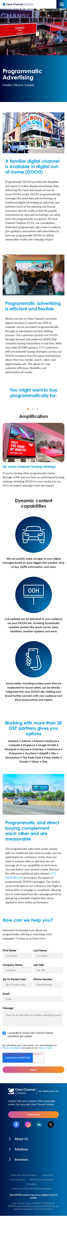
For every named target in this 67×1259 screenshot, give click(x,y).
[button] (33, 1138)
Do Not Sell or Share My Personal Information (31, 1188)
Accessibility (31, 1184)
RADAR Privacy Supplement (42, 1179)
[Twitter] (50, 1124)
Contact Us (33, 1114)
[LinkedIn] (39, 1124)
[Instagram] (28, 1124)
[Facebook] (16, 1124)
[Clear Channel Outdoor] (19, 4)
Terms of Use (45, 1047)
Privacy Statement (12, 1047)
